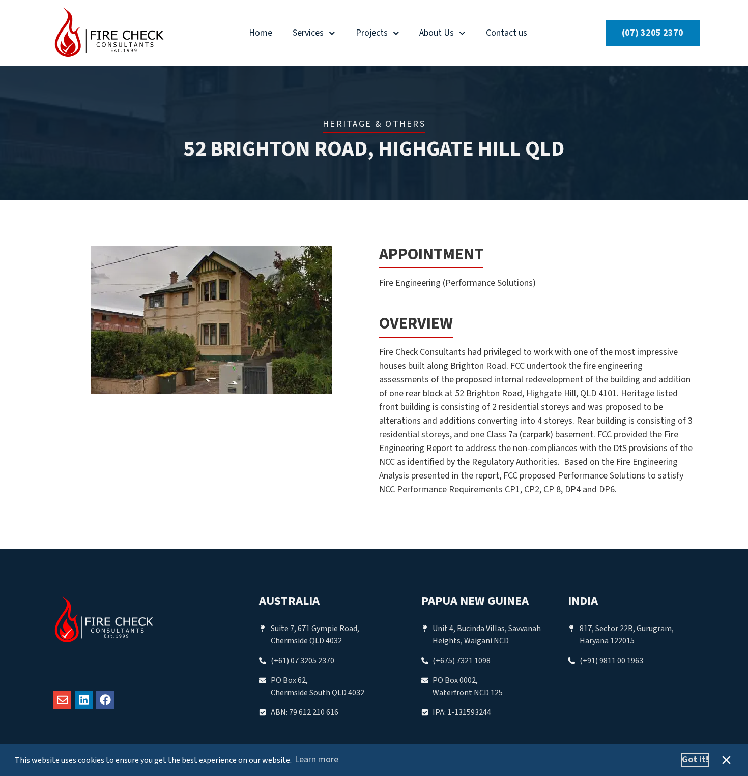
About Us (436, 32)
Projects (372, 32)
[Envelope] (62, 699)
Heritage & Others (374, 123)
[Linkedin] (84, 699)
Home (260, 32)
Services (308, 32)
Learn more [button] (316, 759)
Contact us (506, 32)
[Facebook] (105, 699)
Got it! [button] (695, 759)
